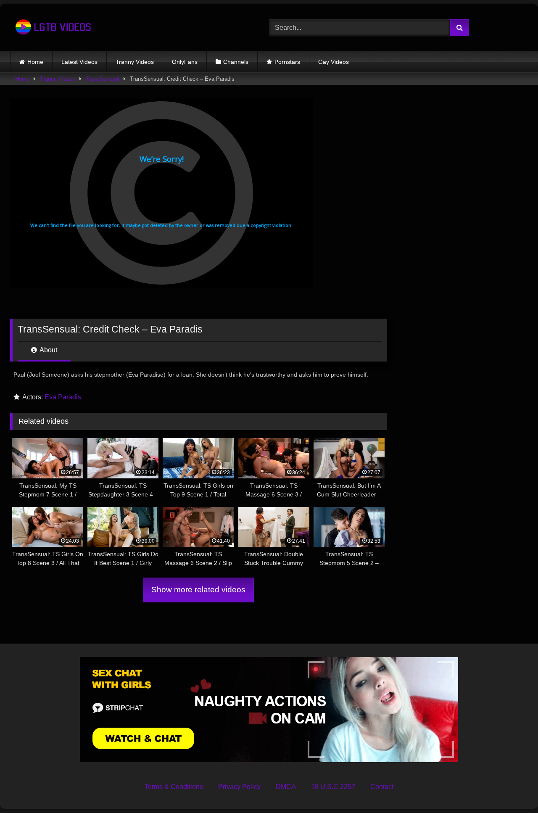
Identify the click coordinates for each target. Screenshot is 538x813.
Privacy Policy (239, 786)
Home (35, 61)
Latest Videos (79, 61)
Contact (381, 786)
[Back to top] (512, 788)
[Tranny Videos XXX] (52, 27)
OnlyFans (185, 61)
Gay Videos (333, 61)
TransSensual (102, 79)
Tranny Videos (135, 61)
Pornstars (287, 61)
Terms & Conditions (174, 786)
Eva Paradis (63, 397)
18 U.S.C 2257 (333, 786)
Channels (235, 61)
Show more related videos (198, 589)
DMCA (286, 786)
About (47, 350)
